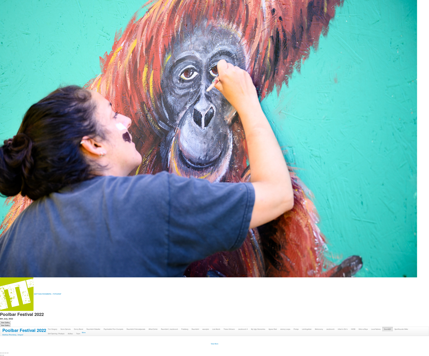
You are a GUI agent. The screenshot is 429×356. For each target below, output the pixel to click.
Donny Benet (78, 329)
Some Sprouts (66, 329)
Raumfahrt (195, 329)
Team (78, 333)
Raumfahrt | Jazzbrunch (169, 329)
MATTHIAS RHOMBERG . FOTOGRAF (47, 294)
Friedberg (184, 329)
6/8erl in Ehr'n (343, 329)
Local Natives (376, 329)
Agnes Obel (273, 329)
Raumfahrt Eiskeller (93, 329)
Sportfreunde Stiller (401, 329)
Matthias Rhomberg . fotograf (12, 335)
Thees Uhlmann (229, 329)
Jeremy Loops (285, 329)
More (84, 332)
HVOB (353, 329)
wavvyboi (205, 329)
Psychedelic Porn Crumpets (113, 329)
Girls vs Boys (363, 329)
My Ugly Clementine (258, 329)
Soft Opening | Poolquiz (56, 333)
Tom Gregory (52, 329)
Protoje (296, 329)
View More (214, 344)
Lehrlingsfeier (307, 329)
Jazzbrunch (330, 329)
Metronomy (319, 329)
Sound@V (387, 329)
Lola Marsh (216, 329)
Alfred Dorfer (153, 329)
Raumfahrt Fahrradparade (136, 329)
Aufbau (70, 333)
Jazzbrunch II (243, 329)
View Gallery (5, 322)
